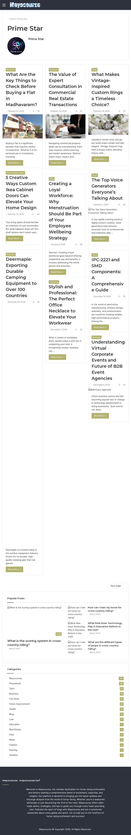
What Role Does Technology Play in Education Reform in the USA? (105, 626)
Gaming (13, 750)
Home (12, 19)
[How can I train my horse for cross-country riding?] (76, 612)
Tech (94, 175)
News (12, 739)
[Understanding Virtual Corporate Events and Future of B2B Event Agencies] (108, 389)
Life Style (54, 282)
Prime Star (36, 39)
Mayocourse (15, 678)
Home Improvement (15, 173)
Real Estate (15, 729)
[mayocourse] (25, 5)
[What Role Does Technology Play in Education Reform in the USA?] (76, 630)
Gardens (13, 755)
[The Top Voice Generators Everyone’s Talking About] (108, 211)
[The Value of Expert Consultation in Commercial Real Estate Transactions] (66, 126)
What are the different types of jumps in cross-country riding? (105, 645)
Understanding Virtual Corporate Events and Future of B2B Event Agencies (108, 360)
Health (12, 709)
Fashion (13, 745)
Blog (94, 69)
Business (11, 69)
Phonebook (15, 683)
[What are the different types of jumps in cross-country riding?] (76, 647)
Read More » (14, 162)
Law (11, 719)
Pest (11, 734)
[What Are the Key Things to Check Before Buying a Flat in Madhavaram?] (23, 126)
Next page (116, 585)
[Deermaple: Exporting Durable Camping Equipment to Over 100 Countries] (23, 425)
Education (14, 724)
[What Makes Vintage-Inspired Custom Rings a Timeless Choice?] (108, 124)
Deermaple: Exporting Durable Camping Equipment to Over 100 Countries (21, 277)
